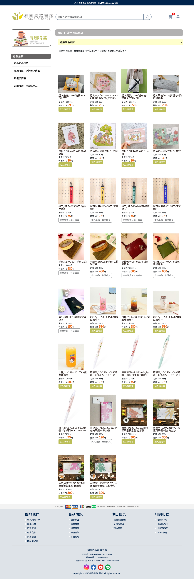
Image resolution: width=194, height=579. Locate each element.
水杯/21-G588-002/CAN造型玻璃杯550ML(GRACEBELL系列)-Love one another (167, 321)
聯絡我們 (31, 523)
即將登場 (75, 536)
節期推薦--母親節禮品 (26, 86)
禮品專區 (75, 528)
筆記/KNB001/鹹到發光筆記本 (73, 318)
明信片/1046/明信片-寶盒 (167, 151)
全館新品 (75, 519)
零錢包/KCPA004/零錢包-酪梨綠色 (167, 263)
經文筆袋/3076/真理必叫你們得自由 (167, 97)
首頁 (60, 33)
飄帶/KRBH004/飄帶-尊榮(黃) (104, 207)
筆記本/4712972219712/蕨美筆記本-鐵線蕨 (103, 429)
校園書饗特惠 (120, 519)
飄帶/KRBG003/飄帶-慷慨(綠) (136, 207)
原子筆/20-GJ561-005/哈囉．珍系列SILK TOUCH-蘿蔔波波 (103, 374)
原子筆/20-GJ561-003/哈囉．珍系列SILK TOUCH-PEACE (167, 374)
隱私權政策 (32, 540)
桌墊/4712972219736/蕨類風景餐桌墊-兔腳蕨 (135, 429)
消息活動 (31, 536)
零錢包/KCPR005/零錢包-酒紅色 (135, 263)
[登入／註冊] (178, 17)
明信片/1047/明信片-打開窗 (135, 152)
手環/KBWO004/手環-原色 (73, 261)
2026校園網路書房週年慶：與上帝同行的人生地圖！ (97, 2)
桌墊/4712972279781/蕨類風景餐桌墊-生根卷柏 (103, 484)
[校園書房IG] (86, 568)
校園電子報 (162, 519)
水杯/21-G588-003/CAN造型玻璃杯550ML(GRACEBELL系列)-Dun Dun (136, 321)
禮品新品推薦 (21, 62)
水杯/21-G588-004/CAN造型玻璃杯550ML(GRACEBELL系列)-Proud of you (104, 321)
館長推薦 (75, 523)
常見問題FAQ (33, 519)
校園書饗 (75, 532)
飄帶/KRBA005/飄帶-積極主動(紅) (72, 207)
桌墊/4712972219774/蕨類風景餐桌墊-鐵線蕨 (72, 484)
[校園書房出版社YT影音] (101, 568)
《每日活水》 (163, 523)
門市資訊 (31, 528)
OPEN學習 (162, 532)
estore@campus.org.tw (101, 554)
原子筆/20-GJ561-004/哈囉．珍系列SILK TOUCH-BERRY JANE (135, 374)
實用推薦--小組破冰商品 (27, 70)
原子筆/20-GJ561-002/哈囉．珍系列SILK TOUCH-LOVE (72, 430)
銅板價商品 (20, 78)
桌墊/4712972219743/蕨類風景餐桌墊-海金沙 (166, 429)
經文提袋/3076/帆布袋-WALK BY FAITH (134, 97)
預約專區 (118, 528)
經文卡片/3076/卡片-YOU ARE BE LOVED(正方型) (104, 97)
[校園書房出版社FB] (93, 568)
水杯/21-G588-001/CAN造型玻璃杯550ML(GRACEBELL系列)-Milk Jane (73, 376)
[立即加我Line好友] (108, 568)
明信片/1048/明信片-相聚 (104, 151)
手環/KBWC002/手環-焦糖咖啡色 (104, 263)
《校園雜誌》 (163, 528)
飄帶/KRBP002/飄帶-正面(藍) (167, 207)
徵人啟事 (31, 532)
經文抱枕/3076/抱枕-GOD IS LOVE (73, 97)
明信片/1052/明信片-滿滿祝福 (72, 152)
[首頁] (32, 16)
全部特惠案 (119, 523)
